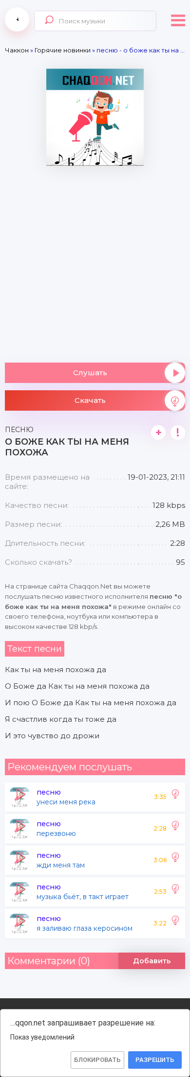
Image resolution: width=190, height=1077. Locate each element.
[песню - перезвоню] (175, 828)
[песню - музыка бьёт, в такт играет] (175, 892)
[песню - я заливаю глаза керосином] (175, 923)
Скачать (90, 400)
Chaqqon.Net (17, 19)
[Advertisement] (95, 260)
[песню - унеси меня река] (175, 797)
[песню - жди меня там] (175, 860)
